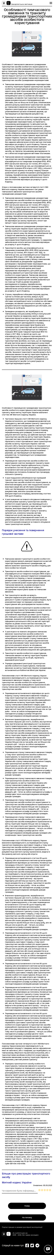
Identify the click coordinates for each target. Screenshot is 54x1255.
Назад (27, 1206)
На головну (27, 1217)
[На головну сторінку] (6, 3)
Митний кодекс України (16, 1182)
